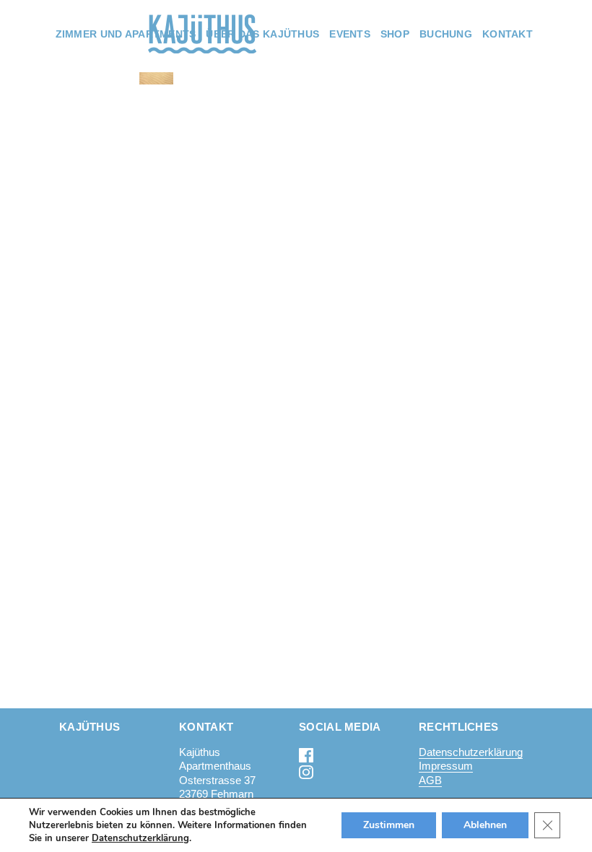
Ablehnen (485, 825)
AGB (430, 780)
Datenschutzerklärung (471, 752)
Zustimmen (388, 825)
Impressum (446, 766)
